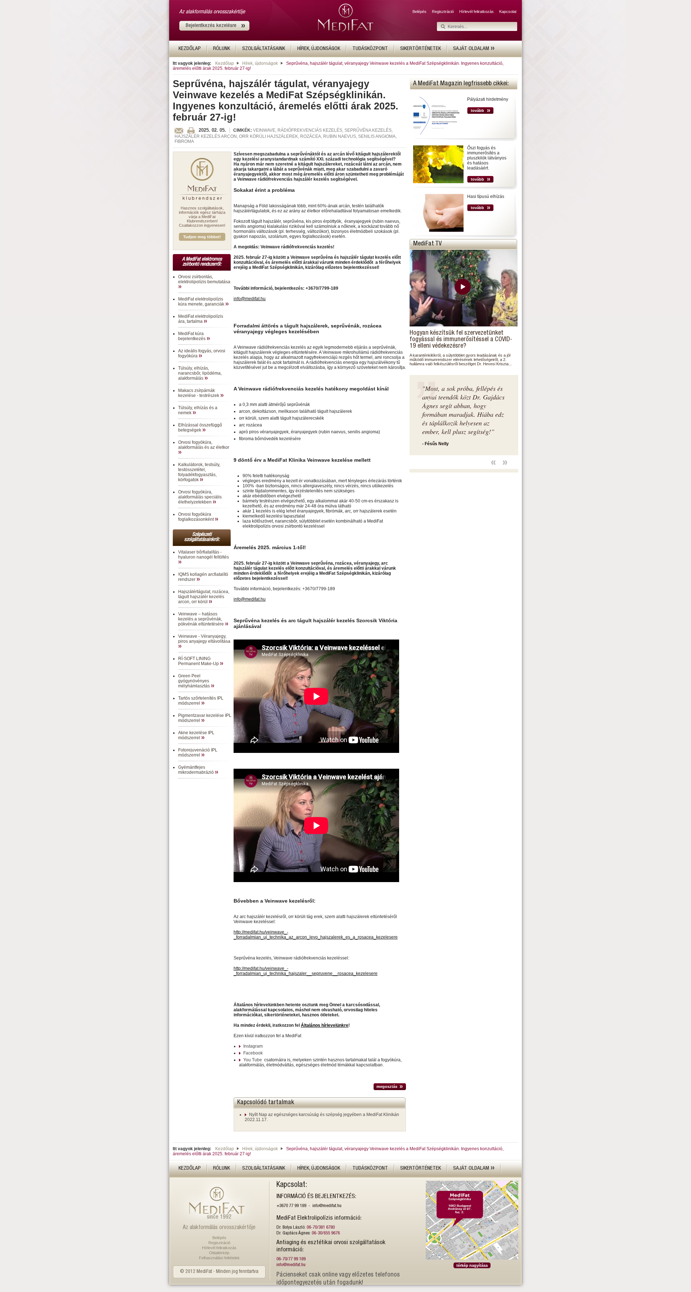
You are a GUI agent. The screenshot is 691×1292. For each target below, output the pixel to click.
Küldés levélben (179, 131)
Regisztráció (443, 11)
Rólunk (221, 48)
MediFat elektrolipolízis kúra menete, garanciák (201, 302)
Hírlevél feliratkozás (476, 11)
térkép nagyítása (472, 1265)
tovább (477, 110)
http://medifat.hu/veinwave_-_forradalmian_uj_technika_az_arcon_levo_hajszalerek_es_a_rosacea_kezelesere (316, 935)
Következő (504, 462)
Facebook (253, 1053)
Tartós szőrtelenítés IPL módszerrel (200, 701)
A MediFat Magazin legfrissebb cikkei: (461, 84)
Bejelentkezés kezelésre (211, 25)
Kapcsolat (507, 11)
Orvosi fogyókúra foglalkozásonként (196, 517)
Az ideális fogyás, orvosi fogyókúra (201, 353)
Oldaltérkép (219, 1253)
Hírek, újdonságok (318, 48)
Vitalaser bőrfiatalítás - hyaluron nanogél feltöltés (203, 555)
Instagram (253, 1046)
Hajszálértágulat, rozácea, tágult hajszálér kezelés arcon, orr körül (203, 596)
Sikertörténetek (420, 48)
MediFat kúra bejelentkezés (192, 336)
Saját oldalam (472, 48)
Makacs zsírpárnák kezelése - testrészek (199, 393)
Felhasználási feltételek (219, 1258)
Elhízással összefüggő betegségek (200, 428)
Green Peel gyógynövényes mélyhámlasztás (194, 680)
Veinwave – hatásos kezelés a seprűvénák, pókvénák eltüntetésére (201, 619)
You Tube (252, 1059)
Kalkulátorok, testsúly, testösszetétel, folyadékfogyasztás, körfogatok (199, 472)
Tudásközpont (370, 48)
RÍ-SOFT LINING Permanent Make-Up (199, 661)
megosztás (386, 1086)
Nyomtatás (191, 130)
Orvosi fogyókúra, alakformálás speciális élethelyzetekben (200, 497)
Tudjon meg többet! (202, 237)
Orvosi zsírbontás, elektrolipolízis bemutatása (204, 279)
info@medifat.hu (250, 298)
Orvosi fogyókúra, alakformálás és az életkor (203, 445)
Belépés (419, 11)
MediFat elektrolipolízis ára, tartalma (200, 319)
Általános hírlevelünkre (324, 1025)
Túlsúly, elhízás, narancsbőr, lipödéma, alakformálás (200, 373)
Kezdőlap (190, 48)
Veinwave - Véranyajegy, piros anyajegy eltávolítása (204, 639)
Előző (493, 462)
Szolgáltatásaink (263, 48)
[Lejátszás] (464, 288)
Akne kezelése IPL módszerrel (196, 735)
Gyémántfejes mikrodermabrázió (196, 770)
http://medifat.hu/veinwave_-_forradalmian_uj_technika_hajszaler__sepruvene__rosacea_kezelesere (306, 971)
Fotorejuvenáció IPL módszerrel (197, 752)
